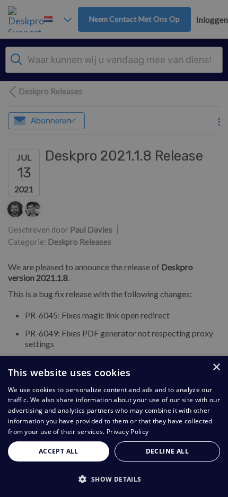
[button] (114, 479)
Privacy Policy (127, 431)
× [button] (216, 367)
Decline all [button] (167, 451)
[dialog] (114, 426)
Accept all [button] (58, 451)
